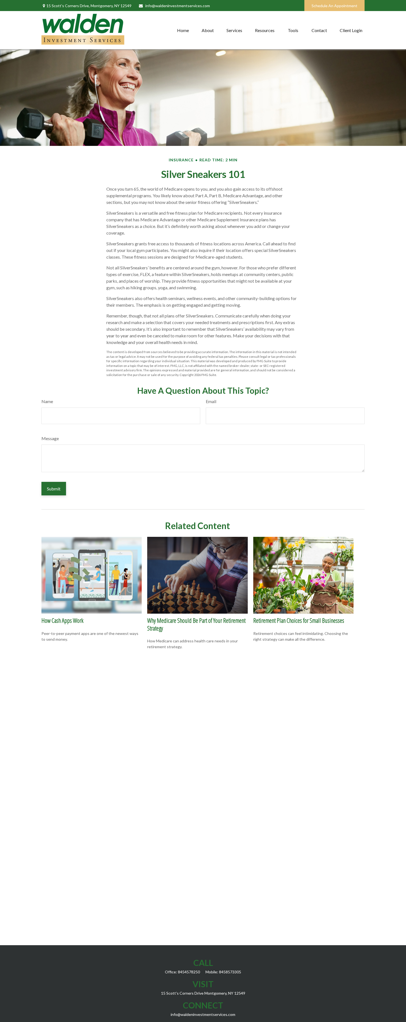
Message (50, 438)
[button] (183, 30)
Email (211, 401)
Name (47, 401)
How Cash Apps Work (62, 620)
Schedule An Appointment (334, 5)
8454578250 (189, 972)
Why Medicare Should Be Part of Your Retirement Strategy (196, 624)
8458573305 (230, 972)
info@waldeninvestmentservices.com (177, 5)
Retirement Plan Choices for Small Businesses (298, 620)
